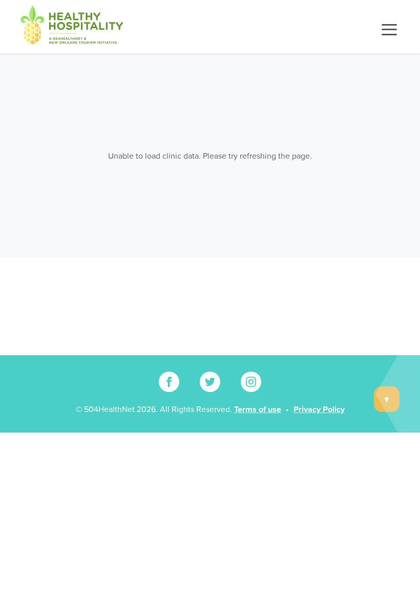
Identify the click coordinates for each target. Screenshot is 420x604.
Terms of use (257, 409)
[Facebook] (169, 382)
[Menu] (389, 29)
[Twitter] (210, 382)
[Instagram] (251, 382)
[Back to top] (387, 399)
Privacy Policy (319, 409)
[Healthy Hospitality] (71, 26)
